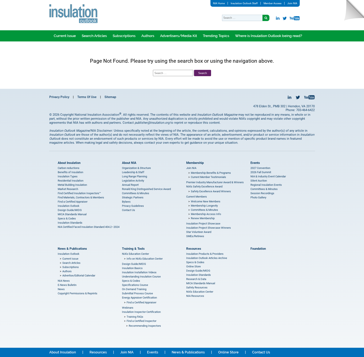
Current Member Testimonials (208, 177)
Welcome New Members (205, 201)
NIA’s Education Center (135, 253)
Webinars (127, 307)
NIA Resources (195, 295)
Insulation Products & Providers (204, 253)
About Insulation (69, 163)
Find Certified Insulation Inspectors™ (79, 193)
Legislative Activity (133, 180)
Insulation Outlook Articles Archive (206, 258)
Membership (195, 163)
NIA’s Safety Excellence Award (204, 186)
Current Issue (65, 36)
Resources (193, 249)
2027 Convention (260, 168)
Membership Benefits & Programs (211, 172)
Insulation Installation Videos (139, 272)
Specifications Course (135, 285)
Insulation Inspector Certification (141, 311)
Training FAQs (135, 316)
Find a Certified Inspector (141, 320)
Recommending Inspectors (145, 325)
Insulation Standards (70, 222)
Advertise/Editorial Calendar (78, 275)
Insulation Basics (132, 268)
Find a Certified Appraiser (72, 201)
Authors (147, 36)
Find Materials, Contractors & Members (81, 197)
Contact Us (128, 210)
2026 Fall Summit (260, 172)
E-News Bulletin (67, 285)
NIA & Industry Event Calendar (268, 176)
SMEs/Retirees (195, 236)
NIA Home (219, 3)
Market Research (68, 189)
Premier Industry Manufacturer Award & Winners (215, 182)
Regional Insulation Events (266, 184)
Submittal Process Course (137, 293)
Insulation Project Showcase (203, 223)
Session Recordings (262, 193)
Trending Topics (216, 36)
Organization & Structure (136, 168)
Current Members (196, 196)
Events (255, 163)
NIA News (64, 280)
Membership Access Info (206, 214)
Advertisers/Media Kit (178, 36)
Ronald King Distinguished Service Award (146, 189)
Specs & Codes (67, 218)
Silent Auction (258, 180)
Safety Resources (196, 287)
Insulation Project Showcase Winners (208, 227)
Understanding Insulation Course (141, 276)
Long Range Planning (134, 176)
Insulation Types (68, 176)
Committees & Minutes (135, 193)
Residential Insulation (70, 180)
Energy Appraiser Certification (139, 297)
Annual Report (130, 184)
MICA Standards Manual (72, 214)
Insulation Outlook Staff (244, 3)
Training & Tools (133, 249)
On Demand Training (134, 289)
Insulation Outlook (68, 205)
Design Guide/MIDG (70, 210)
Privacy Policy (59, 97)
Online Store (193, 266)
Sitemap (110, 97)
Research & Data (196, 279)
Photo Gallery (258, 197)
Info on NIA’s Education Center (145, 258)
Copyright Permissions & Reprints (77, 293)
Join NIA (292, 3)
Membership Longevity (204, 205)
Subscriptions (124, 36)
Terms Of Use (86, 97)
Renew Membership (203, 218)
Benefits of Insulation (70, 172)
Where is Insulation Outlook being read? (268, 36)
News (61, 289)
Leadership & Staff (133, 172)
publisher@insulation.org (152, 123)
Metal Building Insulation (72, 184)
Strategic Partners (132, 197)
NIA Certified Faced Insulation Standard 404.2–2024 (88, 226)
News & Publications (72, 249)
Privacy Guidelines (133, 205)
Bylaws (126, 201)
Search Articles (94, 36)
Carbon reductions (68, 168)
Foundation (258, 249)
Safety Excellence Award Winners (211, 191)
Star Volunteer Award (198, 232)
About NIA (129, 163)
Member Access (272, 3)
